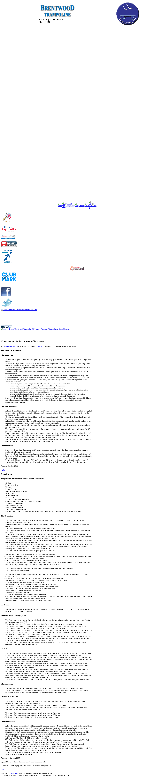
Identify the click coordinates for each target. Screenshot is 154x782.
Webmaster (14, 773)
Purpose (40, 346)
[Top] (3, 470)
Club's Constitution (11, 346)
